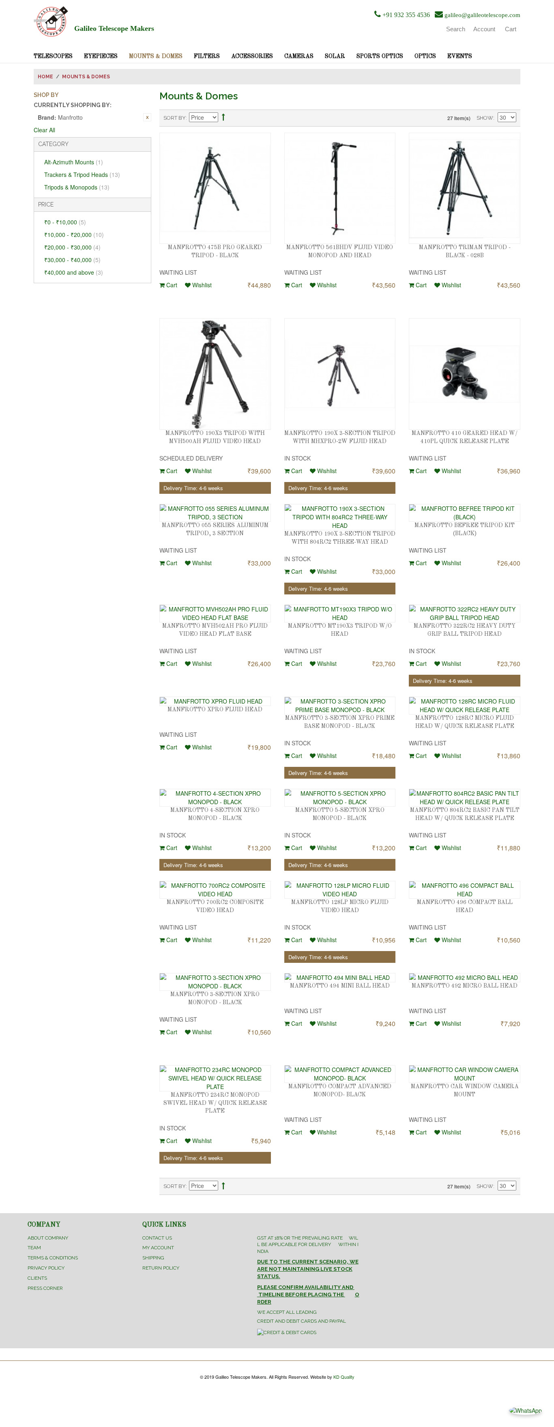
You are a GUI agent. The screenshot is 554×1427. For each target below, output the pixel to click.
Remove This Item (147, 117)
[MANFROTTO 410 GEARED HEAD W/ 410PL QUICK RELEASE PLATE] (464, 374)
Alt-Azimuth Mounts (73, 162)
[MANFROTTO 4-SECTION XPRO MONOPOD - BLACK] (215, 798)
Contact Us (157, 1238)
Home (45, 77)
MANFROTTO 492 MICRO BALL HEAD (464, 986)
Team (34, 1248)
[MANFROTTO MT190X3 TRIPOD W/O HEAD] (340, 613)
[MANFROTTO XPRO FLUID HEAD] (215, 701)
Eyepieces (101, 56)
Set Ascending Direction (223, 118)
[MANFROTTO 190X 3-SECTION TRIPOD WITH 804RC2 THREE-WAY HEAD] (340, 517)
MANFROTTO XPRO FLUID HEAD (214, 709)
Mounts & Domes (156, 56)
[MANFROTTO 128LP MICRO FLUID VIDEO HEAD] (340, 890)
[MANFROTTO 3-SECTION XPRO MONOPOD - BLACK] (215, 982)
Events (459, 56)
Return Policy (160, 1268)
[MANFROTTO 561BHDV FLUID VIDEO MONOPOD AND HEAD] (340, 188)
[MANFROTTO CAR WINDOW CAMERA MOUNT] (464, 1074)
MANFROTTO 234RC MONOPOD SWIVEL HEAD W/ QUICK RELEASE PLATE (215, 1103)
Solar (335, 56)
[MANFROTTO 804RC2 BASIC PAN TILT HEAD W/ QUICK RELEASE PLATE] (464, 798)
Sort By (174, 118)
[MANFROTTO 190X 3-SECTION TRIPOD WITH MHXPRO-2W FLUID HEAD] (340, 374)
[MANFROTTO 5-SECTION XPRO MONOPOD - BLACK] (340, 798)
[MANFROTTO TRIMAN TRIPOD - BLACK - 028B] (464, 188)
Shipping (153, 1258)
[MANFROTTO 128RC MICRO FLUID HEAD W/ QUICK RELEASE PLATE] (464, 706)
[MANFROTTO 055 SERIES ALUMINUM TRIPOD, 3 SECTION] (215, 513)
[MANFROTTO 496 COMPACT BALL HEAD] (464, 890)
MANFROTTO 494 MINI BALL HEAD (340, 986)
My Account (158, 1248)
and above (73, 272)
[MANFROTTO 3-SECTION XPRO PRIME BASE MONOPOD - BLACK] (340, 706)
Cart (171, 285)
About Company (48, 1238)
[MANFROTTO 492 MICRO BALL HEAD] (464, 977)
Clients (37, 1278)
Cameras (299, 56)
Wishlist (201, 285)
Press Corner (45, 1288)
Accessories (252, 56)
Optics (425, 56)
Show (485, 118)
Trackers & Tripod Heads (82, 174)
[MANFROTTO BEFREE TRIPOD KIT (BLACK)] (464, 513)
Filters (207, 56)
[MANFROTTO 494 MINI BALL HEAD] (340, 977)
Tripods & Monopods (77, 187)
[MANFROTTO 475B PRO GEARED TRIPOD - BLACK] (215, 188)
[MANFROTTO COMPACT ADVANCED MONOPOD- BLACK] (340, 1074)
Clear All (44, 130)
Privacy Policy (46, 1268)
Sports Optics (379, 56)
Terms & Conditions (53, 1258)
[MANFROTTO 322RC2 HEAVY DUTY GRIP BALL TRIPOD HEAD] (464, 613)
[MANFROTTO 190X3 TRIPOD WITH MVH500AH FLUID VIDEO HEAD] (215, 374)
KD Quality (343, 1376)
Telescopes (53, 56)
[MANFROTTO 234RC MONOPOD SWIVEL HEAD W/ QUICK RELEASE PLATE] (215, 1078)
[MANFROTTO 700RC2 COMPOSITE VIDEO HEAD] (215, 890)
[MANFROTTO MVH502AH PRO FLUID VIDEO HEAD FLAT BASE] (215, 613)
